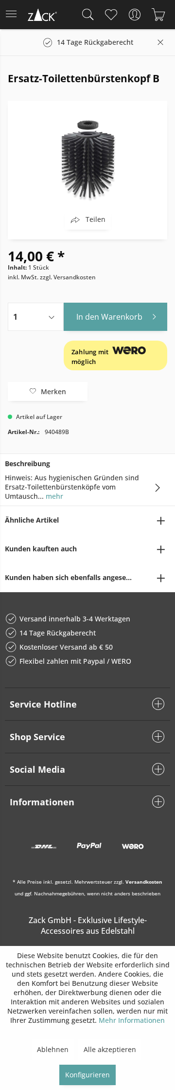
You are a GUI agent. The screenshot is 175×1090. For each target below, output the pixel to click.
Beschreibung (27, 463)
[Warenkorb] (158, 14)
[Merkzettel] (111, 14)
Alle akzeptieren (110, 1049)
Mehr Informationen (132, 1020)
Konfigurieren (87, 1074)
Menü (14, 14)
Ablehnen (53, 1049)
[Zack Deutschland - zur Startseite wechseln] (41, 16)
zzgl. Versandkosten (68, 277)
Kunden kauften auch (41, 548)
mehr (53, 496)
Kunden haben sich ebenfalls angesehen (72, 577)
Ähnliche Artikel (32, 520)
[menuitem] (14, 14)
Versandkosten (143, 881)
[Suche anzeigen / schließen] (85, 14)
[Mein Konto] (134, 14)
